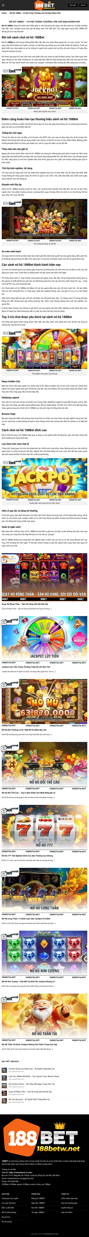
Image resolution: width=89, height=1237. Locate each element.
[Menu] (3, 5)
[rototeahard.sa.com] (44, 5)
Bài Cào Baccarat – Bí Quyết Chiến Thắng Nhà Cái (29, 1099)
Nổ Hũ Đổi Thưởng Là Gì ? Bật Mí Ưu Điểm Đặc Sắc (24, 730)
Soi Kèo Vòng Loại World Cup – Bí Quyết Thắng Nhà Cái (31, 1069)
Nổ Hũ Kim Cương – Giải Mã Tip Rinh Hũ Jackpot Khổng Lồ (28, 981)
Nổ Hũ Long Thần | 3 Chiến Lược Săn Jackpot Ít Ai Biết (26, 919)
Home (4, 13)
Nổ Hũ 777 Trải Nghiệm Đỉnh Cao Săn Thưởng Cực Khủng (27, 856)
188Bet (10, 42)
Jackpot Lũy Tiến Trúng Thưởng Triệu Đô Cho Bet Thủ (26, 667)
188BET (5, 1161)
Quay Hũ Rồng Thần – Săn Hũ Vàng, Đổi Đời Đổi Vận (25, 604)
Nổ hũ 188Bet (7, 26)
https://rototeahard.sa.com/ (20, 1172)
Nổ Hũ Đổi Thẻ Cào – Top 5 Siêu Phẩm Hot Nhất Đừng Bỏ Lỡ (28, 793)
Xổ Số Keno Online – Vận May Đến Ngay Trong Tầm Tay (32, 1084)
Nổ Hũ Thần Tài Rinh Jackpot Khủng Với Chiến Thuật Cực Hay (29, 1044)
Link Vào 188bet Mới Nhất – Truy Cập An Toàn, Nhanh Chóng (34, 1076)
